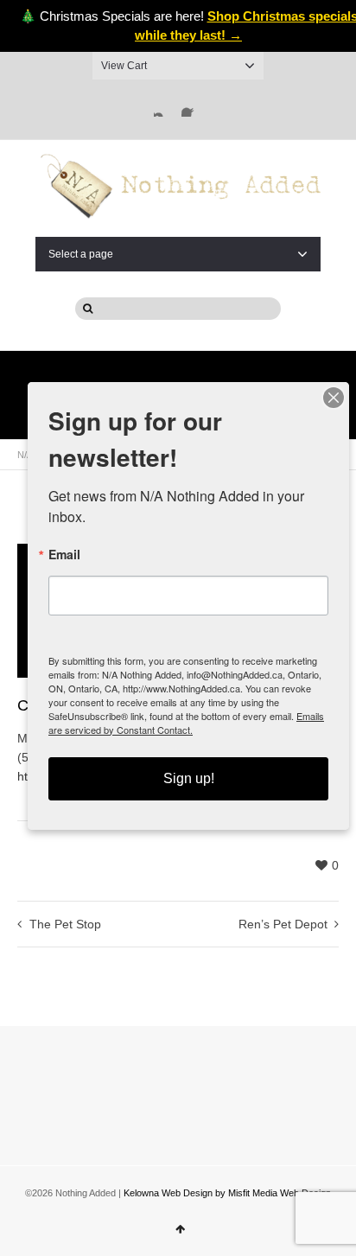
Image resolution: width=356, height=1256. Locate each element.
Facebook (191, 106)
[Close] (333, 397)
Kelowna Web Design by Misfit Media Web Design (227, 1193)
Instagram (164, 106)
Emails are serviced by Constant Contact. (186, 722)
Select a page (80, 254)
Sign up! (188, 778)
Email (64, 554)
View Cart (124, 66)
